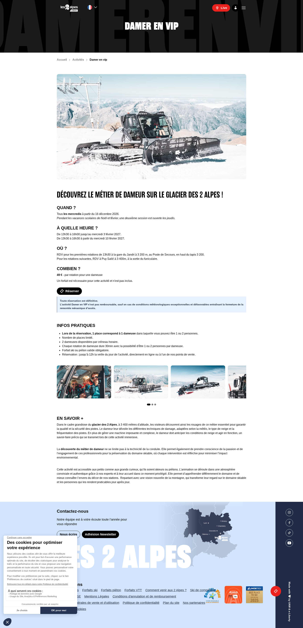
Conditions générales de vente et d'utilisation (88, 603)
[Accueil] (69, 8)
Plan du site (171, 603)
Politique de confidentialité (141, 603)
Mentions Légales (96, 596)
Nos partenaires (194, 603)
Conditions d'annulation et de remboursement (144, 596)
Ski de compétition (203, 590)
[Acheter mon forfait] (276, 591)
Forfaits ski (89, 590)
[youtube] (289, 543)
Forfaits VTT (133, 590)
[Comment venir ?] (180, 535)
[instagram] (289, 512)
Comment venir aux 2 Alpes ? (166, 590)
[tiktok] (289, 533)
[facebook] (289, 522)
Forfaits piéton (111, 590)
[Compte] (235, 8)
